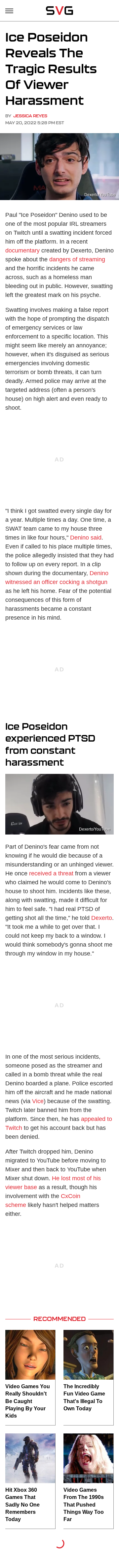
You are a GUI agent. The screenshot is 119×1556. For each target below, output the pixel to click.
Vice (38, 1101)
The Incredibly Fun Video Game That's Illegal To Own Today (84, 1397)
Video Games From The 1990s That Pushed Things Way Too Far (83, 1504)
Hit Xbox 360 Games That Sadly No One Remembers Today (22, 1504)
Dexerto (101, 918)
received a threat (51, 873)
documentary (22, 250)
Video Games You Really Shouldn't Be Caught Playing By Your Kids (27, 1401)
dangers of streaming (77, 259)
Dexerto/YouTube (100, 195)
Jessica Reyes (30, 115)
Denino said (85, 537)
